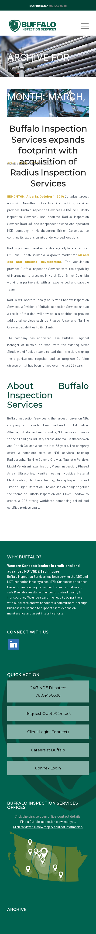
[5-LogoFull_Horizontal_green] (39, 26)
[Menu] (82, 26)
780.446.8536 (58, 5)
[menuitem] (82, 26)
